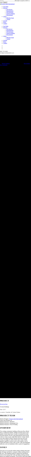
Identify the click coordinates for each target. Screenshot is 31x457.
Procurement (9, 34)
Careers (8, 39)
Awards (5, 40)
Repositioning (9, 30)
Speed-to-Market (10, 33)
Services (5, 27)
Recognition (27, 63)
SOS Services (9, 32)
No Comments (3, 65)
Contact (5, 43)
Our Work (5, 26)
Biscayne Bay (4, 404)
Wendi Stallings (6, 63)
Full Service (9, 29)
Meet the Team (10, 37)
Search (5, 2)
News (4, 41)
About (4, 36)
